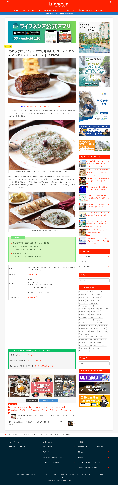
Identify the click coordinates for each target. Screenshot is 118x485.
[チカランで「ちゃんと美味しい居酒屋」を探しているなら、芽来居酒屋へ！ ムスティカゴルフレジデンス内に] (19, 386)
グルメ (39, 10)
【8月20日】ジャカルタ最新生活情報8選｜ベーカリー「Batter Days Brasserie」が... (97, 172)
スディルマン (47, 407)
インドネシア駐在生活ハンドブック (89, 462)
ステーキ (98, 297)
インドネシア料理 (97, 323)
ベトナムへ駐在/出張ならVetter (87, 467)
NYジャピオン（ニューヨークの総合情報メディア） (60, 474)
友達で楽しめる (102, 337)
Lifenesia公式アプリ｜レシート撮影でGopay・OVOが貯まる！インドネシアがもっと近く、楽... (97, 163)
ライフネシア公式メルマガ (44, 366)
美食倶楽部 (13, 407)
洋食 (94, 331)
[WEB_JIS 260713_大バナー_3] (94, 106)
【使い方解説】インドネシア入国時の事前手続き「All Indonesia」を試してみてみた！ (97, 241)
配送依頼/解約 (90, 10)
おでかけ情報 (47, 10)
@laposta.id (31, 297)
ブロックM (96, 311)
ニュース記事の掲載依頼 (51, 462)
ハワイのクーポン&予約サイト (85, 474)
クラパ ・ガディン (93, 300)
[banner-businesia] (94, 377)
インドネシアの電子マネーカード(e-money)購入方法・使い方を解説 (97, 214)
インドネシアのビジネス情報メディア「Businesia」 (29, 474)
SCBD (95, 308)
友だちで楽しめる (23, 407)
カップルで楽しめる (59, 407)
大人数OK (46, 410)
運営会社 (80, 452)
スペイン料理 (98, 294)
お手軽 (84, 348)
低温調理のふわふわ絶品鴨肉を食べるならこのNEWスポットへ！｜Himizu (97, 181)
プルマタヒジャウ (96, 292)
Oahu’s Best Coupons (59, 477)
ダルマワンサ (96, 314)
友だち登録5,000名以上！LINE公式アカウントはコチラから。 (44, 106)
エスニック (85, 331)
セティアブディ (86, 306)
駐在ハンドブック (72, 10)
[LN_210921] (94, 401)
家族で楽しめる (15, 410)
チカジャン (84, 292)
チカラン (84, 323)
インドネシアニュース (86, 256)
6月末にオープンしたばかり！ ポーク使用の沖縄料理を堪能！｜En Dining (97, 232)
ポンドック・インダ (96, 317)
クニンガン (85, 308)
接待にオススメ (56, 410)
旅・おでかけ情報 (84, 266)
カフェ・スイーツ (86, 328)
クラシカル (85, 351)
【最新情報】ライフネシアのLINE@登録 (90, 446)
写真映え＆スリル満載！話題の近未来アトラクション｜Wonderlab (97, 188)
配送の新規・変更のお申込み (52, 457)
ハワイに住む (99, 474)
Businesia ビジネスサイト (17, 446)
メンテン (84, 303)
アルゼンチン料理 (36, 407)
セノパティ (85, 311)
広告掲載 (81, 10)
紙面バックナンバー (58, 10)
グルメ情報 (82, 261)
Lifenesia (57, 480)
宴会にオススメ (37, 410)
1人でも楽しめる (86, 334)
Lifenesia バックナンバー (85, 457)
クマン (83, 317)
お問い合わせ (100, 10)
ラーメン (103, 331)
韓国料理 (94, 325)
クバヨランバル (85, 294)
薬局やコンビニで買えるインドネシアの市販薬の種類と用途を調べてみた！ (97, 198)
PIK (83, 300)
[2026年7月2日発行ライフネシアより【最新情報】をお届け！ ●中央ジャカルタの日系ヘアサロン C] (65, 386)
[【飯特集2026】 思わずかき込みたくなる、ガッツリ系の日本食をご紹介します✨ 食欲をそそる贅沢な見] (42, 386)
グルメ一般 (8, 46)
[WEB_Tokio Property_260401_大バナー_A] (94, 71)
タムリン (94, 303)
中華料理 (103, 325)
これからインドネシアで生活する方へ (24, 10)
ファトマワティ (86, 320)
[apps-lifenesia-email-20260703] (42, 42)
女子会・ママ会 (26, 410)
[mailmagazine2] (94, 388)
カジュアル (13, 413)
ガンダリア (85, 314)
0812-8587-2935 (33, 275)
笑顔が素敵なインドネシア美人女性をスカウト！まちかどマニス (97, 206)
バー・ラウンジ (101, 328)
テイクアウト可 (67, 410)
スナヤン (104, 308)
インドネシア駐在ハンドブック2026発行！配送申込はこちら (59, 13)
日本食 (84, 325)
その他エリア (99, 320)
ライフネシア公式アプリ (25, 355)
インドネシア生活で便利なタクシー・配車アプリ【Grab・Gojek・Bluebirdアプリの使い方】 (97, 223)
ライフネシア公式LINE (34, 360)
